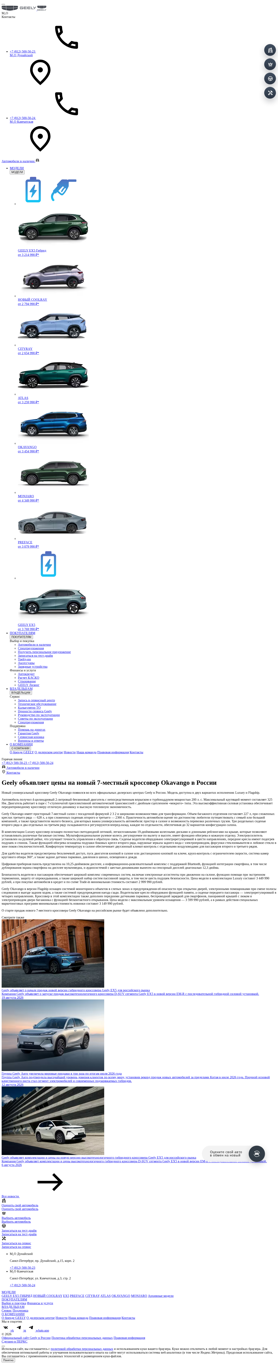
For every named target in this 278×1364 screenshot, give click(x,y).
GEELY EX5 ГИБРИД (17, 1296)
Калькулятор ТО (29, 707)
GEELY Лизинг (28, 685)
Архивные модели (161, 1296)
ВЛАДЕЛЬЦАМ (21, 688)
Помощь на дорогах (31, 729)
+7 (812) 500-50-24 (40, 763)
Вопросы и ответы (31, 740)
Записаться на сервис (16, 1247)
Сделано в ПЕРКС (14, 1341)
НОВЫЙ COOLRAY (47, 1296)
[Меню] (3, 4)
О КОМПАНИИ (21, 744)
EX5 (66, 1296)
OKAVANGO (121, 1296)
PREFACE (77, 1296)
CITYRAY (92, 1296)
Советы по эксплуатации (35, 718)
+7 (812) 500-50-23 (15, 763)
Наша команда (86, 752)
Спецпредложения (31, 648)
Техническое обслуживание (37, 704)
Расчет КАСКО (28, 677)
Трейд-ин (24, 659)
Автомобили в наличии (34, 644)
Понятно (8, 1360)
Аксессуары (26, 663)
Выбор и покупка (14, 1303)
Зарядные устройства (32, 666)
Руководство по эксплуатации (39, 715)
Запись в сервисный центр (36, 700)
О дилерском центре (49, 752)
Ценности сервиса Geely (35, 711)
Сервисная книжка (31, 737)
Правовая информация (113, 752)
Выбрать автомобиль (16, 1221)
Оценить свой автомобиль (20, 1209)
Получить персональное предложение (44, 652)
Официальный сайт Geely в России (26, 1338)
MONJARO (139, 1296)
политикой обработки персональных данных (82, 1349)
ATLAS (105, 1296)
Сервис (7, 1310)
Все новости (11, 1196)
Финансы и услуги (40, 1303)
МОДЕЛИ (17, 168)
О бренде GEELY (22, 752)
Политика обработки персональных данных (82, 1338)
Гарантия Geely (28, 733)
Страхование (27, 681)
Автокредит (26, 674)
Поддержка (20, 1310)
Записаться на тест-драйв (35, 655)
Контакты (136, 752)
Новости (70, 752)
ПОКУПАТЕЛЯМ (22, 633)
